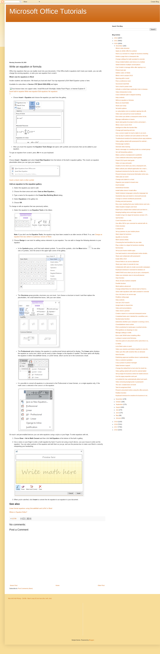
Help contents (120, 97)
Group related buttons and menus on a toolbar (130, 62)
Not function (119, 248)
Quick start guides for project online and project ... (131, 122)
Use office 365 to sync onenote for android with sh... (132, 223)
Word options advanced (123, 286)
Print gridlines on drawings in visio (126, 330)
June (117, 413)
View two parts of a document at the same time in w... (132, 341)
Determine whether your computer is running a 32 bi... (133, 322)
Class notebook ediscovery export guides (129, 157)
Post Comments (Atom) (25, 588)
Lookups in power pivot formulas (126, 338)
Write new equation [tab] (31, 91)
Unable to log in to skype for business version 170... (132, 215)
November (119, 399)
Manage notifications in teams (125, 119)
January (118, 418)
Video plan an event (122, 177)
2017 (116, 427)
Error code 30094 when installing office (128, 335)
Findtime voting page (122, 297)
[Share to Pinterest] (30, 518)
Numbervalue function (123, 319)
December (119, 46)
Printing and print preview (124, 201)
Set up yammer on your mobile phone (128, 231)
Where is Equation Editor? (18, 512)
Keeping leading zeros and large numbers (129, 212)
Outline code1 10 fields (123, 73)
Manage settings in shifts (123, 332)
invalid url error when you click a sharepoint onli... (131, 166)
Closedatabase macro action (125, 324)
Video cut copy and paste (124, 163)
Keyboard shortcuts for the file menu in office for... (131, 171)
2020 (116, 43)
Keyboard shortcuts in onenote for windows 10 (130, 270)
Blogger (91, 640)
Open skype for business (123, 234)
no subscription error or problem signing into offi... (131, 111)
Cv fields (118, 343)
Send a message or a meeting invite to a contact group (133, 149)
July (117, 410)
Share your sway (121, 106)
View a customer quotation (124, 360)
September (119, 404)
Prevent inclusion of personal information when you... (132, 174)
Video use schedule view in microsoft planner (130, 275)
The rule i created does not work (126, 385)
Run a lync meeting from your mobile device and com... (133, 204)
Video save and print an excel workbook (128, 114)
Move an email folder (122, 103)
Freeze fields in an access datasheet (127, 261)
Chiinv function (120, 226)
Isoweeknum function (122, 187)
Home (58, 585)
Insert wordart (120, 185)
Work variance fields (122, 240)
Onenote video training (123, 147)
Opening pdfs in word (122, 78)
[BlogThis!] (23, 518)
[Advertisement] (57, 41)
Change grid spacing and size (125, 130)
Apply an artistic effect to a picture (126, 51)
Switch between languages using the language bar (132, 193)
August (118, 407)
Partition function (121, 393)
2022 (116, 38)
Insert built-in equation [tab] (16, 91)
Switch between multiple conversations (128, 64)
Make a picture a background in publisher (129, 155)
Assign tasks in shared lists (124, 305)
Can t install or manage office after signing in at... (131, 67)
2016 (116, 430)
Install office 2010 (121, 259)
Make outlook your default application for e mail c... (132, 168)
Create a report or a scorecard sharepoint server (131, 313)
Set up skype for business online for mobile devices (132, 374)
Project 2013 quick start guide (125, 160)
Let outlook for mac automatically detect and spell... (132, 379)
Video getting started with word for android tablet (131, 371)
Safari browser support (123, 365)
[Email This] (21, 518)
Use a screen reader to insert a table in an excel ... (131, 133)
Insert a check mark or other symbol (21, 180)
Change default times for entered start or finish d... (131, 289)
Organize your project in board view (127, 182)
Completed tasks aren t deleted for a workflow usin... (132, 316)
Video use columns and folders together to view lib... (132, 349)
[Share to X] (26, 518)
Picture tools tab (121, 70)
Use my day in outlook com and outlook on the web (132, 136)
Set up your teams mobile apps (125, 250)
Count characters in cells (123, 220)
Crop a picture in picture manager (126, 363)
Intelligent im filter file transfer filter (126, 127)
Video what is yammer (123, 311)
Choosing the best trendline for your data (128, 242)
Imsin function (120, 354)
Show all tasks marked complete (126, 281)
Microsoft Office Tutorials (48, 11)
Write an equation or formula (125, 100)
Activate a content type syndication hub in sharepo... (132, 89)
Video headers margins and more (126, 207)
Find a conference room (123, 81)
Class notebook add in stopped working (128, 95)
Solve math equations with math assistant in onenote (132, 291)
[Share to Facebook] (28, 518)
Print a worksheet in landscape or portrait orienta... (131, 327)
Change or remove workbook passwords (128, 198)
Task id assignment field (123, 387)
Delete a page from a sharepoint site (127, 56)
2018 (116, 424)
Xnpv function (120, 278)
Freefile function (121, 283)
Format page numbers (123, 144)
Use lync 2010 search (122, 302)
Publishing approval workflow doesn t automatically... (132, 357)
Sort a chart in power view (124, 86)
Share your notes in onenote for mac (127, 264)
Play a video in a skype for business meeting (130, 245)
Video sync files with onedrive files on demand (130, 352)
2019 (116, 421)
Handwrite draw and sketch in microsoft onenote (131, 196)
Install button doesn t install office (126, 190)
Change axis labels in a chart (125, 179)
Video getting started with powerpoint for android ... (132, 141)
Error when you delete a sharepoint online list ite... (131, 116)
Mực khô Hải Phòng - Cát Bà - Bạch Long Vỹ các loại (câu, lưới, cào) (30, 598)
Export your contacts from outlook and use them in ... (132, 209)
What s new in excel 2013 (124, 125)
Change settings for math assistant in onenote (130, 59)
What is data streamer (122, 48)
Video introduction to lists (124, 92)
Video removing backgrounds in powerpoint (129, 382)
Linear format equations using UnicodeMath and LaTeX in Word (30, 508)
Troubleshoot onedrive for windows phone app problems (134, 138)
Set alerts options (121, 108)
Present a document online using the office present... (132, 390)
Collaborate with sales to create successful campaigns (133, 267)
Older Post (101, 585)
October (118, 402)
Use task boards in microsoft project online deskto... (132, 253)
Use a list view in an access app (126, 294)
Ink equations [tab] (53, 91)
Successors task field (122, 84)
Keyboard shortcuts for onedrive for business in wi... (132, 395)
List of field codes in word (124, 346)
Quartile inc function (122, 237)
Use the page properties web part (126, 376)
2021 (116, 41)
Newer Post (13, 585)
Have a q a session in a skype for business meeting (132, 53)
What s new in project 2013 (124, 75)
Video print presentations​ (124, 308)
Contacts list (119, 229)
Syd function (119, 218)
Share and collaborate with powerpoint (128, 256)
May (117, 415)
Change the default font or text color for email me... (131, 368)
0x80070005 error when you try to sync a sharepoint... (133, 272)
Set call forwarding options (124, 152)
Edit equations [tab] (43, 91)
